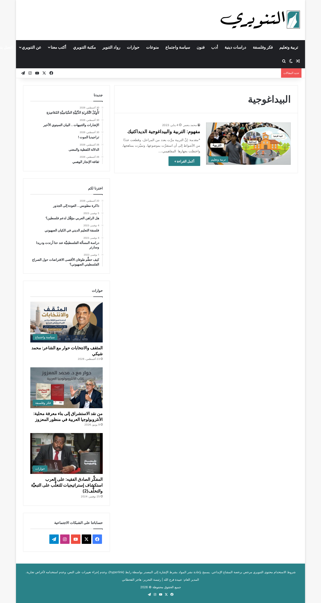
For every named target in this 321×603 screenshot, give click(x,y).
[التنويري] (260, 20)
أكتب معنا (58, 47)
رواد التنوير (111, 47)
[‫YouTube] (75, 539)
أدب (214, 47)
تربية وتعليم (288, 47)
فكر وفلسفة (263, 47)
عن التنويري (31, 47)
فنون (201, 47)
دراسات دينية (235, 47)
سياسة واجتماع (177, 47)
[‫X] (86, 539)
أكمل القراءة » (184, 161)
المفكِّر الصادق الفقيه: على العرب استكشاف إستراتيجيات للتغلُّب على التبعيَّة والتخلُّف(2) (67, 485)
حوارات (133, 47)
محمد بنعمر (190, 125)
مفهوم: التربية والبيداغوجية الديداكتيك (163, 131)
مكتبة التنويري (84, 47)
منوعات (152, 47)
